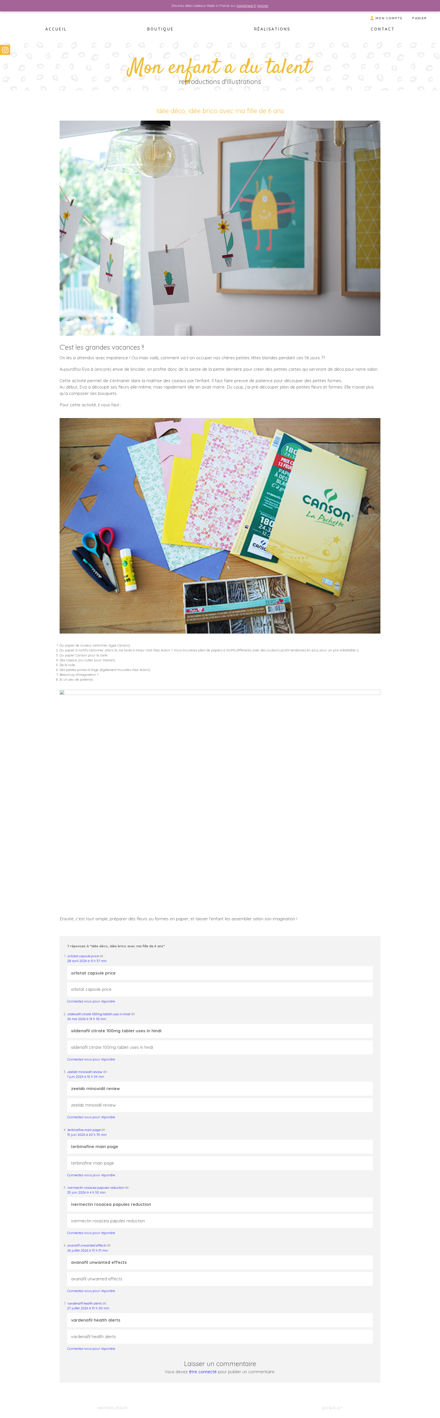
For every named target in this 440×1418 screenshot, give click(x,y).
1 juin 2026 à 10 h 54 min (85, 1077)
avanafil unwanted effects (86, 1245)
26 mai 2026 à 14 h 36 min (86, 1019)
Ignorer (262, 6)
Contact (383, 29)
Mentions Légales (112, 1408)
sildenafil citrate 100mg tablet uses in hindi (98, 1014)
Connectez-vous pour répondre (91, 1001)
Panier (419, 18)
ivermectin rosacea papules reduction (95, 1187)
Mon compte (389, 18)
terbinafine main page (83, 1130)
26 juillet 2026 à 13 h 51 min (87, 1250)
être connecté (203, 1371)
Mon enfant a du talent (220, 68)
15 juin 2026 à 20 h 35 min (87, 1135)
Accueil (56, 29)
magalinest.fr (246, 6)
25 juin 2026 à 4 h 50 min (86, 1192)
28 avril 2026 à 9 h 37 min (87, 961)
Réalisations (272, 29)
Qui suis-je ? (332, 1408)
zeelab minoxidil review (84, 1072)
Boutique (160, 29)
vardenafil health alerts (84, 1303)
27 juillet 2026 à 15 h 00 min (88, 1308)
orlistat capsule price (83, 956)
